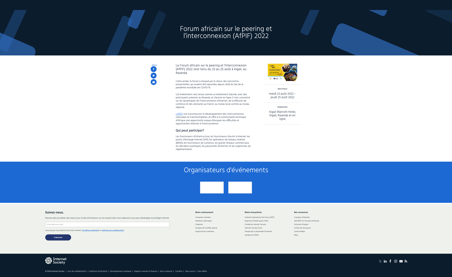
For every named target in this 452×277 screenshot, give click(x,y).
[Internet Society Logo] (55, 260)
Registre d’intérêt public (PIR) (256, 220)
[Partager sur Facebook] (154, 69)
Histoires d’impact (301, 224)
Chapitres (199, 224)
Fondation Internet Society (255, 224)
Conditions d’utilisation (98, 271)
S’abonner (58, 237)
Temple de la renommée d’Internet (258, 231)
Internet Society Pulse (253, 228)
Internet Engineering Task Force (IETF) (259, 217)
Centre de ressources (302, 228)
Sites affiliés (202, 271)
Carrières (178, 271)
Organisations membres (204, 231)
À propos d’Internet (302, 217)
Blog (296, 235)
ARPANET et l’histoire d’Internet (306, 220)
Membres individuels (203, 220)
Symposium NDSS (252, 235)
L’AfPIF (179, 114)
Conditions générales (90, 230)
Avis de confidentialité (77, 271)
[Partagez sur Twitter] (154, 76)
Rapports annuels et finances (145, 271)
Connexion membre (203, 217)
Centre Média (299, 231)
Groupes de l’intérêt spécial (206, 228)
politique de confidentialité (113, 230)
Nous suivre (190, 271)
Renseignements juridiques (120, 271)
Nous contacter (166, 271)
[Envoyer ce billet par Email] (154, 82)
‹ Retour (154, 65)
